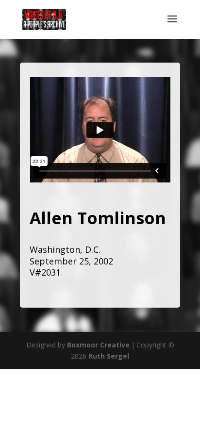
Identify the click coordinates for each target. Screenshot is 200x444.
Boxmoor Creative (98, 344)
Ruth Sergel (108, 356)
